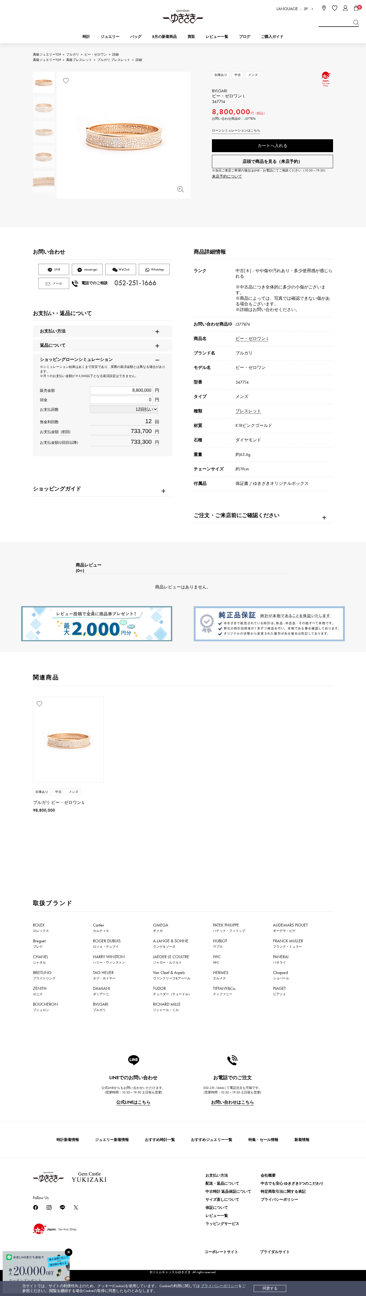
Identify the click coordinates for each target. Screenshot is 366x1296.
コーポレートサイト (221, 1252)
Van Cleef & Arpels (172, 975)
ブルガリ (72, 54)
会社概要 (268, 1175)
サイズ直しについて (222, 1199)
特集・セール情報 (263, 1139)
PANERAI (281, 959)
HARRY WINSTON (109, 959)
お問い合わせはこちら (232, 1102)
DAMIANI (101, 991)
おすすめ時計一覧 (160, 1139)
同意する (270, 1288)
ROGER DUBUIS (107, 943)
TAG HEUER (104, 975)
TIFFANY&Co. (224, 991)
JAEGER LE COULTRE (171, 959)
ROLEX (41, 927)
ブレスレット (248, 410)
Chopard (281, 975)
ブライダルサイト (275, 1252)
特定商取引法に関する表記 (283, 1191)
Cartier (101, 927)
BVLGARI (100, 1007)
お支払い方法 (217, 1175)
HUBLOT (220, 943)
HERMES (220, 975)
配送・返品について (222, 1183)
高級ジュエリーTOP (47, 54)
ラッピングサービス (222, 1223)
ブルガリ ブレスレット (113, 60)
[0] (356, 8)
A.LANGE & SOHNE (170, 943)
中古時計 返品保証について (228, 1191)
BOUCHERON (45, 1007)
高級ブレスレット (79, 60)
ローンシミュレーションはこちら (236, 130)
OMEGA (160, 927)
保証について (217, 1207)
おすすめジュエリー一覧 (211, 1139)
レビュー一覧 (217, 1215)
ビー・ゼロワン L (252, 338)
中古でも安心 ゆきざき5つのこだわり (292, 1183)
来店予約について (227, 176)
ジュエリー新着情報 (112, 1139)
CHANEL (40, 959)
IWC (217, 959)
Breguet (39, 943)
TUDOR (172, 991)
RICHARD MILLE (167, 1007)
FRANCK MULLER (288, 943)
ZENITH (40, 991)
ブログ (244, 36)
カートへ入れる (272, 145)
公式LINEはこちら (133, 1102)
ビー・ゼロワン (95, 54)
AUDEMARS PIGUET (290, 927)
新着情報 (301, 1139)
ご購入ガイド (272, 36)
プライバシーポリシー (219, 1286)
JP (306, 9)
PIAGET (279, 991)
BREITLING (44, 975)
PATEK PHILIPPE (229, 927)
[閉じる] (68, 1252)
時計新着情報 (68, 1139)
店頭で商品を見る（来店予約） (272, 161)
